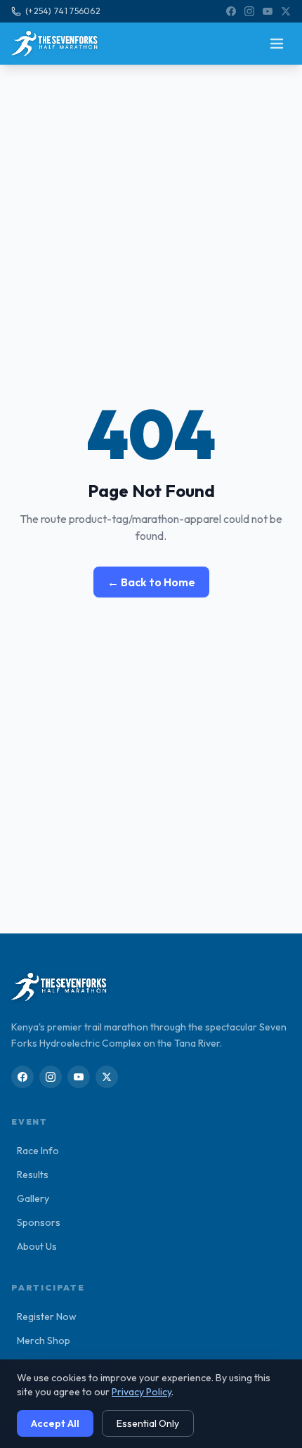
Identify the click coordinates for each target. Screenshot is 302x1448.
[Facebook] (231, 11)
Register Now (44, 1316)
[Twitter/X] (286, 11)
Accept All (55, 1423)
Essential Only (148, 1423)
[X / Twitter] (107, 1077)
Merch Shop (40, 1340)
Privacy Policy (141, 1391)
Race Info (35, 1150)
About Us (34, 1246)
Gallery (30, 1198)
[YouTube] (268, 11)
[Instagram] (249, 11)
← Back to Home (151, 582)
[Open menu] (277, 44)
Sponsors (35, 1222)
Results (29, 1174)
